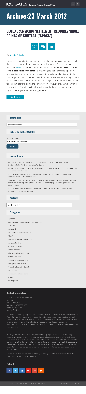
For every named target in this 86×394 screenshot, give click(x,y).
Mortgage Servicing (15, 246)
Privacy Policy (65, 383)
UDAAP (10, 277)
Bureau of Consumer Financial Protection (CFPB (25, 222)
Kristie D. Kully (17, 55)
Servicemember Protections (18, 274)
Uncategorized (13, 281)
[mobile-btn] (73, 4)
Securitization (12, 270)
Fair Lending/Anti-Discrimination (19, 232)
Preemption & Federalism (17, 263)
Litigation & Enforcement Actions (20, 239)
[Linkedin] (22, 370)
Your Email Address (12, 138)
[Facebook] (9, 370)
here (18, 67)
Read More (15, 97)
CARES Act (11, 226)
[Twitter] (15, 370)
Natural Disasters (14, 250)
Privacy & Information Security (19, 267)
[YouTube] (28, 370)
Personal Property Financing (18, 260)
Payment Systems (14, 257)
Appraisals (11, 219)
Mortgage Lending (14, 243)
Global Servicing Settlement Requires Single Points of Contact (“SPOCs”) (42, 33)
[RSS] (41, 370)
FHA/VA (10, 236)
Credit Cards (12, 229)
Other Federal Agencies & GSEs (19, 253)
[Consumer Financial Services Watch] (30, 4)
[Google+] (34, 370)
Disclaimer (75, 383)
